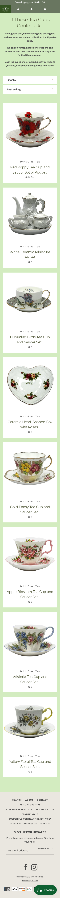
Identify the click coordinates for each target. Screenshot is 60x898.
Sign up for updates (30, 832)
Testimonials (30, 814)
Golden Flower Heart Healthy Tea (30, 819)
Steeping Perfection (19, 809)
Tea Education (45, 809)
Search (17, 800)
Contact (42, 800)
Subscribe (43, 848)
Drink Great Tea (37, 877)
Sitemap (45, 824)
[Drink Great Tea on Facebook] (26, 867)
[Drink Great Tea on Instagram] (34, 867)
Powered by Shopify (30, 880)
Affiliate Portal (30, 805)
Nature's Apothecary (23, 824)
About (29, 800)
